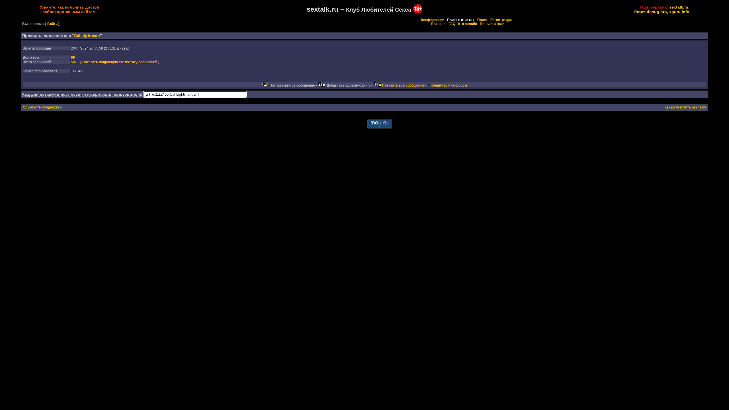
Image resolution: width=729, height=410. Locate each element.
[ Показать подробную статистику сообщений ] (119, 62)
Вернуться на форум (449, 85)
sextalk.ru (678, 7)
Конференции (432, 20)
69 (73, 58)
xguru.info (679, 11)
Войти (52, 24)
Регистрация (501, 20)
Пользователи (492, 24)
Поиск (482, 20)
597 (74, 62)
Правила (438, 24)
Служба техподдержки (42, 107)
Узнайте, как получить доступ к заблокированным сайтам (69, 9)
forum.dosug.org (650, 11)
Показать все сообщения (403, 85)
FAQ (452, 24)
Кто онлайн (467, 24)
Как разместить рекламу (685, 107)
